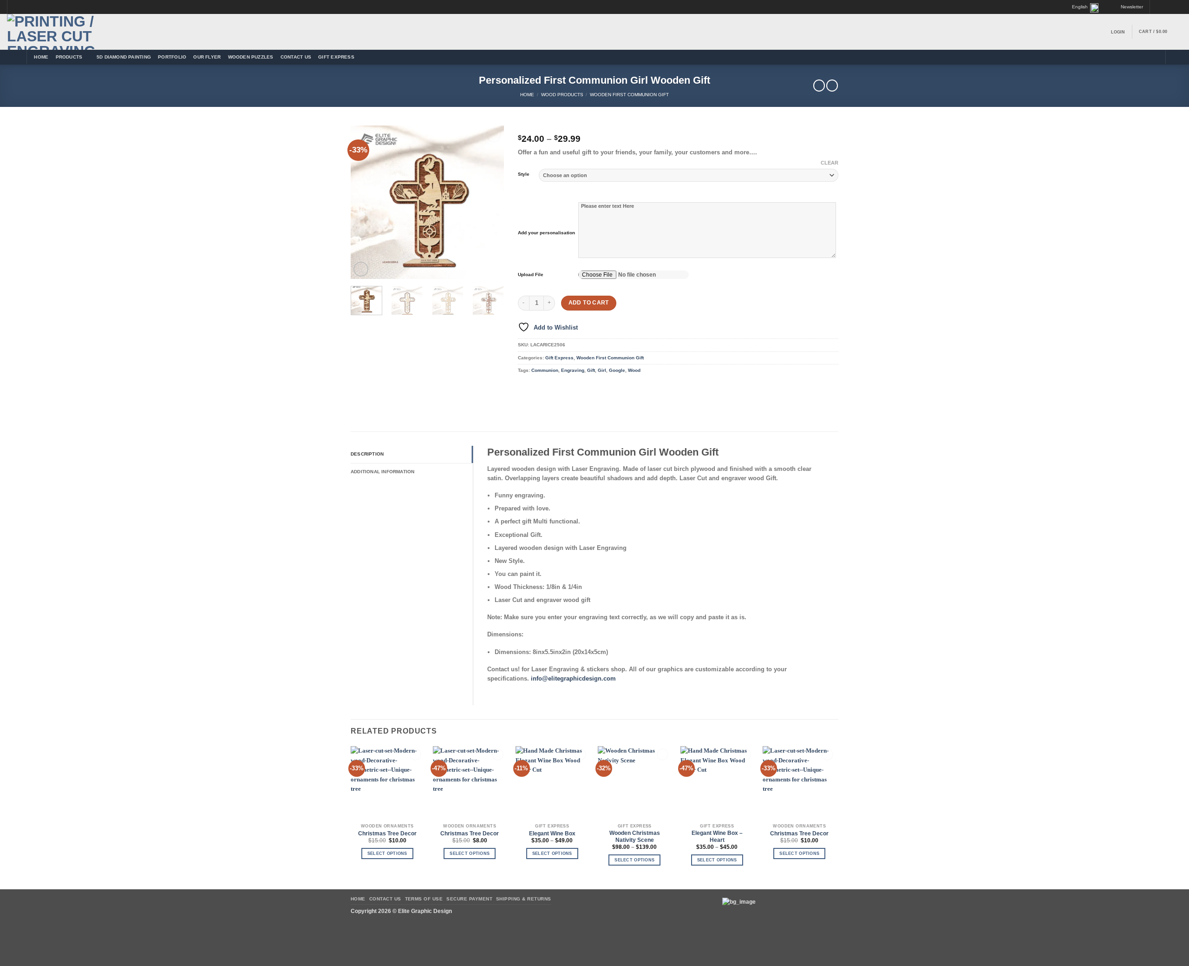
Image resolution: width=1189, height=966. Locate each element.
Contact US (296, 57)
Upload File (530, 274)
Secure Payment (469, 898)
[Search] (1175, 57)
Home (41, 57)
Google (617, 370)
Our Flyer (207, 57)
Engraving (572, 370)
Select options (387, 853)
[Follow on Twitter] (1164, 7)
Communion (544, 370)
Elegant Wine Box (552, 833)
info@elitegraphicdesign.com (573, 678)
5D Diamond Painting (124, 57)
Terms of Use (424, 898)
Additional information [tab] (383, 471)
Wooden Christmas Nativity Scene (634, 836)
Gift (591, 370)
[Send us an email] (1171, 7)
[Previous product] (832, 85)
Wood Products (562, 94)
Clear (829, 162)
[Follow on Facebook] (1157, 7)
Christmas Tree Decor (387, 833)
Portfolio (172, 57)
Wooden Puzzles (251, 57)
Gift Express (336, 57)
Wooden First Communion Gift (629, 94)
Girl (602, 370)
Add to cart (588, 302)
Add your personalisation (546, 232)
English (1080, 6)
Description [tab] (367, 454)
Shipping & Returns (523, 898)
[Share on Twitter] (538, 388)
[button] (1128, 7)
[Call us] (1178, 7)
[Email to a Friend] (551, 388)
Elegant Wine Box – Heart (717, 836)
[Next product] (819, 85)
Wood (634, 370)
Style (523, 174)
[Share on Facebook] (524, 388)
